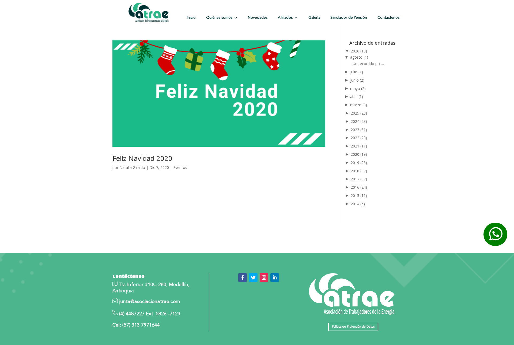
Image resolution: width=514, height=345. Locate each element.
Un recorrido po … (368, 63)
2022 (359, 137)
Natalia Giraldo (132, 167)
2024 (359, 121)
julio (356, 71)
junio (357, 80)
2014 (358, 203)
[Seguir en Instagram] (264, 277)
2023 (359, 129)
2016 (359, 187)
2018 (359, 170)
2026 (359, 51)
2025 (359, 113)
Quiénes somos (219, 18)
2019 (359, 162)
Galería (314, 18)
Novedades (257, 18)
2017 (359, 178)
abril (356, 96)
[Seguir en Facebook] (242, 277)
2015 (359, 195)
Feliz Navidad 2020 (142, 158)
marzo (358, 104)
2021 (359, 146)
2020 (359, 154)
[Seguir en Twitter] (253, 277)
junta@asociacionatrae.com (149, 301)
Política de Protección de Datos (353, 326)
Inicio (191, 18)
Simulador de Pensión (348, 18)
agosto (359, 57)
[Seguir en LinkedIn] (274, 277)
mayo (358, 88)
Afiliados (285, 18)
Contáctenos (388, 18)
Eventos (180, 167)
